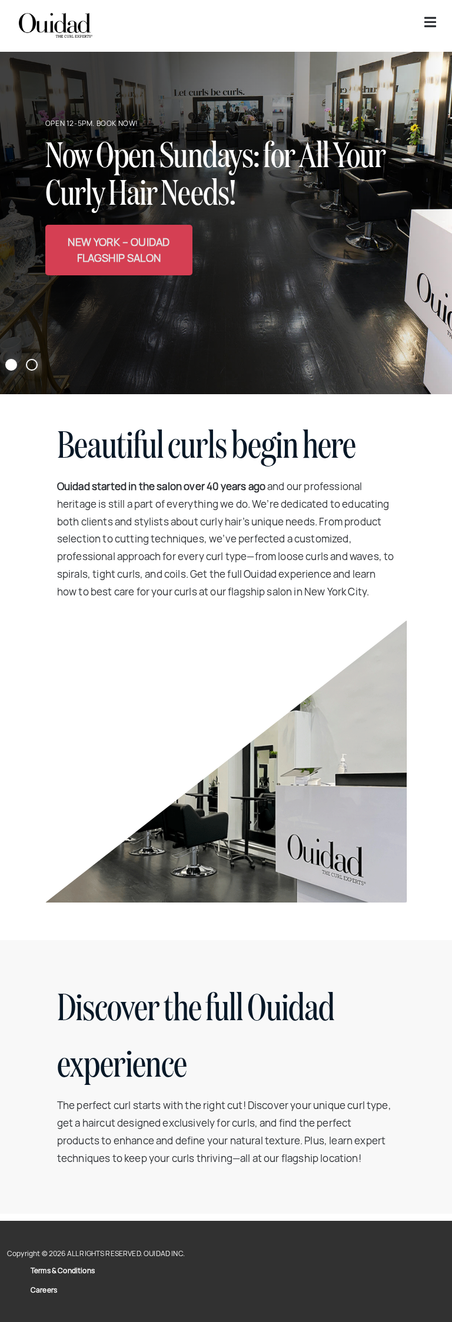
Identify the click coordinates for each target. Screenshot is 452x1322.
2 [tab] (32, 365)
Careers (44, 1290)
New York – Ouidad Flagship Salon (119, 250)
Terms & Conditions (63, 1271)
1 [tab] (11, 365)
